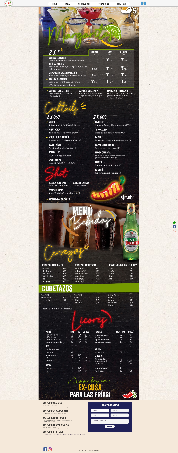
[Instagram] (174, 230)
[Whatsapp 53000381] (174, 222)
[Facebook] (45, 449)
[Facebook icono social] (174, 226)
